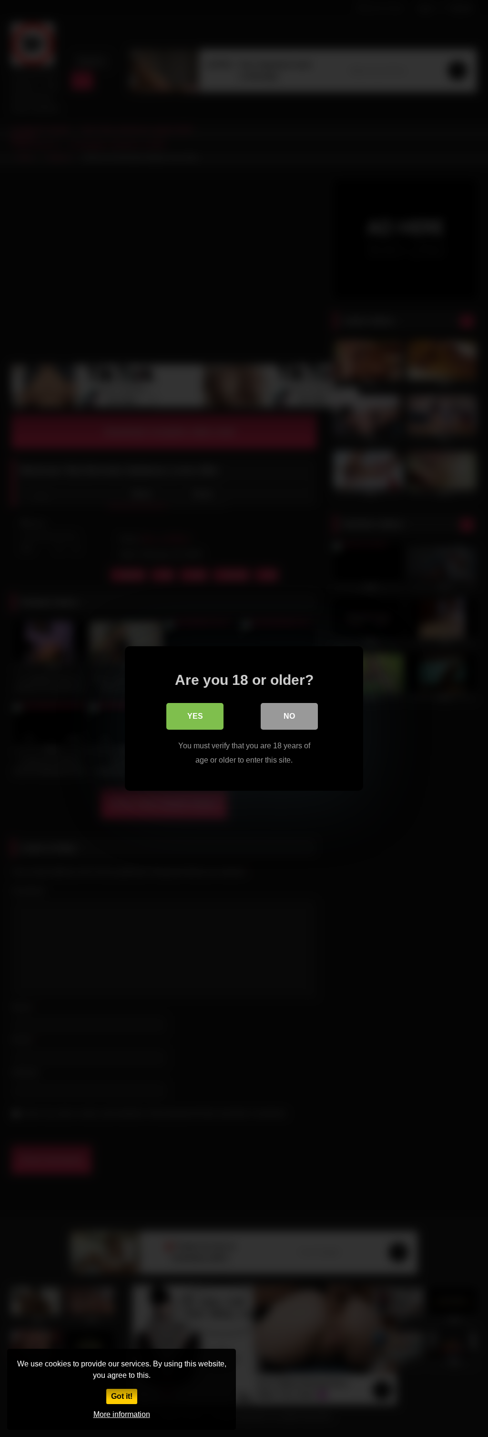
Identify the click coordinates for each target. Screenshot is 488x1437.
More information (121, 1414)
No (289, 716)
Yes (195, 716)
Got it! (121, 1396)
